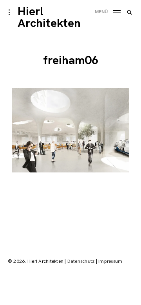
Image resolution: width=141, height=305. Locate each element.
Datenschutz (81, 261)
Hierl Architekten (49, 17)
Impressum (110, 261)
